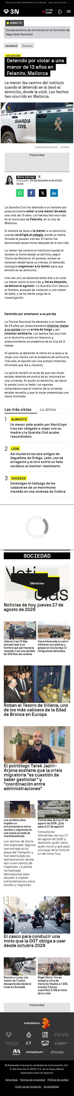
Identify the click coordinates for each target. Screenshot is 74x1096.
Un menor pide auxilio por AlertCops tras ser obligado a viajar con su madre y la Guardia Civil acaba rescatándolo (38, 430)
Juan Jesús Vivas (57, 2)
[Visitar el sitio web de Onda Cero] (45, 1043)
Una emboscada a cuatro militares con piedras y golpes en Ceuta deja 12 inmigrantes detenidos (53, 646)
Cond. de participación (28, 1086)
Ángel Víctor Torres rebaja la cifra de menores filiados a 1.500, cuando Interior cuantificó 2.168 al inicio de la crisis (53, 985)
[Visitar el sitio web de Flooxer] (57, 1052)
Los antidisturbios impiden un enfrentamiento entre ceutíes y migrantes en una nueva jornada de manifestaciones (18, 828)
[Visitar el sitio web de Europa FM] (61, 1043)
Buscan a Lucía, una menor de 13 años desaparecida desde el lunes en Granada (17, 982)
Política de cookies (58, 1079)
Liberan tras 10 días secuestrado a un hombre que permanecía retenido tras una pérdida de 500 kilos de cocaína (19, 648)
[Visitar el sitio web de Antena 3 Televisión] (12, 1035)
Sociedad (37, 555)
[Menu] (69, 11)
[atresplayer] (60, 11)
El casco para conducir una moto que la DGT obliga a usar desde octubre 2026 (35, 941)
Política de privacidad (32, 1079)
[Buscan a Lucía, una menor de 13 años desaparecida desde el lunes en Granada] (20, 966)
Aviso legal (12, 1079)
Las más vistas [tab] (18, 410)
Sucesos (27, 45)
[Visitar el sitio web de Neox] (45, 1035)
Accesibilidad (51, 1086)
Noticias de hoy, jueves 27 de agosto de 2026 (33, 607)
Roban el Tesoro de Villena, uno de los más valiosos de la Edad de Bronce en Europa (36, 710)
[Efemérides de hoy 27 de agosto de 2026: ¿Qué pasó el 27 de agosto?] (54, 809)
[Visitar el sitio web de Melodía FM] (16, 1052)
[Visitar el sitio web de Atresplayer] (37, 1052)
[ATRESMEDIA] (37, 1023)
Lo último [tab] (48, 410)
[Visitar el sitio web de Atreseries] (28, 1043)
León (15, 449)
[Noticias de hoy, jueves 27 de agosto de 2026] (37, 583)
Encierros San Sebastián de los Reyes (26, 2)
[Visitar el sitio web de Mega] (12, 1043)
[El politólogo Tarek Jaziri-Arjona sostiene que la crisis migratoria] (37, 745)
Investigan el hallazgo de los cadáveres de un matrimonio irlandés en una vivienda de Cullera (38, 487)
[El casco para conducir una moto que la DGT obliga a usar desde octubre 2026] (37, 915)
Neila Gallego (26, 177)
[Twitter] (39, 177)
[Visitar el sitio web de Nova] (61, 1035)
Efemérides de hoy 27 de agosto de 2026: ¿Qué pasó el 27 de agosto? (53, 823)
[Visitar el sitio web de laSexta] (28, 1035)
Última (49, 11)
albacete (19, 419)
